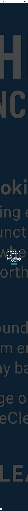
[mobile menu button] (26, 1)
